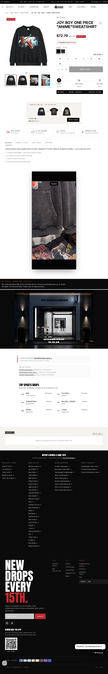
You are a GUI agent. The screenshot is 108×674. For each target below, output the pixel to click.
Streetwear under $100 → (63, 469)
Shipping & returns (82, 573)
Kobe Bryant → (33, 496)
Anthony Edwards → (34, 531)
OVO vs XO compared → (63, 487)
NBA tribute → (32, 478)
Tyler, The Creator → (9, 478)
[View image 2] (22, 80)
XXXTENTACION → (34, 493)
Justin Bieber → (33, 475)
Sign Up (40, 616)
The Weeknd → (7, 469)
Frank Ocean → (33, 484)
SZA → (30, 534)
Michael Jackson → (34, 466)
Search (68, 564)
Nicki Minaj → (32, 543)
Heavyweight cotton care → (28, 372)
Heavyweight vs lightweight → (64, 472)
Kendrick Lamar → (8, 475)
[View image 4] (45, 80)
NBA (70, 7)
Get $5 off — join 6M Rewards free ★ (89, 646)
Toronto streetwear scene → (90, 472)
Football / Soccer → (34, 505)
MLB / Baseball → (34, 507)
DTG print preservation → (89, 469)
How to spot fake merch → (63, 490)
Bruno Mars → (33, 472)
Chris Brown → (33, 490)
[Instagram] (7, 623)
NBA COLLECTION (56, 570)
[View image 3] (34, 80)
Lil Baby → (31, 540)
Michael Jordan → (34, 499)
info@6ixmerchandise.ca (84, 565)
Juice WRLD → (33, 469)
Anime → (31, 510)
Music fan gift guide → (62, 475)
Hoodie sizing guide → (26, 370)
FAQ (80, 577)
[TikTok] (12, 623)
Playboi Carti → (33, 481)
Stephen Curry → (33, 516)
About (46, 7)
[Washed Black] (63, 51)
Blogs (67, 576)
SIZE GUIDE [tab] (36, 142)
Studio (21, 7)
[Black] (58, 51)
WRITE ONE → (98, 433)
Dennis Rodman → (34, 546)
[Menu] (2, 7)
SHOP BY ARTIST (55, 565)
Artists (9, 7)
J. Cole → (31, 528)
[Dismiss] (37, 668)
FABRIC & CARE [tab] (22, 142)
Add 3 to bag (73, 119)
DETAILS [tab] (8, 142)
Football (81, 7)
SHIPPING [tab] (49, 142)
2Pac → (31, 502)
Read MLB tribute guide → (43, 358)
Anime (93, 7)
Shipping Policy (70, 573)
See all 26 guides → (69, 458)
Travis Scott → (7, 472)
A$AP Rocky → (33, 487)
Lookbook (33, 7)
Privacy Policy (70, 567)
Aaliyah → (31, 525)
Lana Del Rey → (33, 522)
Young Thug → (33, 537)
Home (6, 13)
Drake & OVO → (7, 466)
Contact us (82, 569)
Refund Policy (70, 570)
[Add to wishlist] (100, 23)
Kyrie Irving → (32, 519)
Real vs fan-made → (61, 478)
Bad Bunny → (32, 513)
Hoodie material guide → (27, 375)
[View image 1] (11, 80)
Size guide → (98, 54)
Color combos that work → (63, 484)
